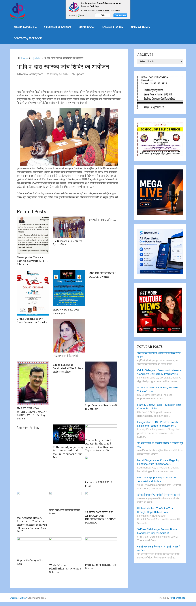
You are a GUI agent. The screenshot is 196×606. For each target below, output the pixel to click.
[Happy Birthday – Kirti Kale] (33, 547)
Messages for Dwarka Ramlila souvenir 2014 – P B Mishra (32, 261)
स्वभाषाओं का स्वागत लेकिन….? (102, 219)
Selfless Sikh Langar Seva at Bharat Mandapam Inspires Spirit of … (157, 531)
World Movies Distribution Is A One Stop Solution (65, 569)
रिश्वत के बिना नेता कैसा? (28, 427)
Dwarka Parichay (18, 598)
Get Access (120, 15)
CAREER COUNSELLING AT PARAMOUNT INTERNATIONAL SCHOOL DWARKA (101, 517)
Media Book (86, 27)
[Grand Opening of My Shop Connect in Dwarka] (33, 292)
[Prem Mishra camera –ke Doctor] (101, 549)
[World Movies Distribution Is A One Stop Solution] (65, 549)
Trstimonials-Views (57, 27)
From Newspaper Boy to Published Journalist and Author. (157, 479)
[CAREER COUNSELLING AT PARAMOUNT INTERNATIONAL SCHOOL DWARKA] (101, 500)
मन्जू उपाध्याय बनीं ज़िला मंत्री (66, 355)
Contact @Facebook (28, 38)
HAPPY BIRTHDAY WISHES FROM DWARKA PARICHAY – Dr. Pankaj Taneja (32, 413)
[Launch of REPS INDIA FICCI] (101, 467)
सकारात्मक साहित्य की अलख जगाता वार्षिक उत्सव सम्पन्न (159, 355)
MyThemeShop (178, 598)
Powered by (73, 16)
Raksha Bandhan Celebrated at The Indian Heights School (68, 368)
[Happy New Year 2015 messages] (69, 288)
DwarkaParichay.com (31, 74)
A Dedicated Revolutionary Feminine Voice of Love (158, 389)
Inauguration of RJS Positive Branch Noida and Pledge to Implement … (157, 424)
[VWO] (81, 16)
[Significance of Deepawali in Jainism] (101, 382)
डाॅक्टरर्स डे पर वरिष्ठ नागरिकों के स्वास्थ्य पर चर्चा (158, 494)
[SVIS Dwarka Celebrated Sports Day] (69, 227)
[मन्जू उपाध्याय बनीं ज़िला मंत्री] (69, 336)
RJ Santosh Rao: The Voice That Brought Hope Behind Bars (155, 510)
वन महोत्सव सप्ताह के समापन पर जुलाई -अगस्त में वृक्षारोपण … (158, 548)
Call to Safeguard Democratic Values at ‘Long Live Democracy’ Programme (159, 372)
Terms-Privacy (140, 27)
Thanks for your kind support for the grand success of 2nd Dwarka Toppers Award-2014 (99, 445)
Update (36, 58)
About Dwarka (24, 27)
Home (24, 58)
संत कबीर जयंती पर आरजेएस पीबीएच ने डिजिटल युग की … (160, 445)
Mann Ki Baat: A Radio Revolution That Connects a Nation (159, 406)
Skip (103, 15)
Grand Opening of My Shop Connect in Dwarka (32, 320)
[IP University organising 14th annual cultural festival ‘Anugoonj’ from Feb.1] (69, 434)
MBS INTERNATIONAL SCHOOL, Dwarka (102, 275)
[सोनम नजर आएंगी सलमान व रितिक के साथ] (65, 499)
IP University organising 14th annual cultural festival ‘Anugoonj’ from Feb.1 (68, 452)
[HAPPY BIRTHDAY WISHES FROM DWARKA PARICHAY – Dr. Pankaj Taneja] (33, 383)
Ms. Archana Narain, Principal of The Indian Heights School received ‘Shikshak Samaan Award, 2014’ (33, 524)
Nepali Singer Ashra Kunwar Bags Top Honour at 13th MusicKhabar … (158, 462)
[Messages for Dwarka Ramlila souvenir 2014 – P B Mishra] (33, 235)
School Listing (112, 27)
